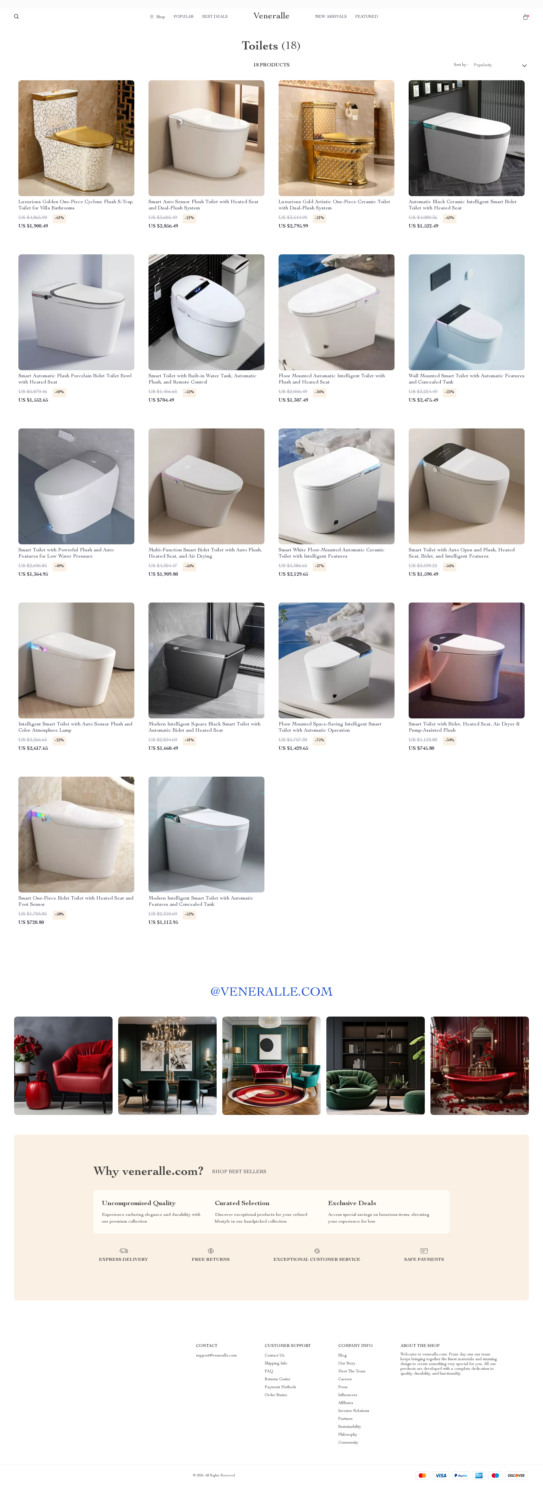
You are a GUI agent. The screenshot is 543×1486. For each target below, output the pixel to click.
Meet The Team (352, 1372)
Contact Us (275, 1356)
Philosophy (347, 1435)
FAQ (269, 1372)
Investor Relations (353, 1411)
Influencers (347, 1395)
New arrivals (331, 17)
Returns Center (277, 1379)
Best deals (215, 17)
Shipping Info (276, 1364)
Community (348, 1443)
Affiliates (345, 1403)
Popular (184, 17)
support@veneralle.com (216, 1356)
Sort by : (461, 65)
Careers (345, 1379)
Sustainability (349, 1427)
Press (343, 1387)
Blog (342, 1356)
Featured (366, 17)
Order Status (276, 1395)
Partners (345, 1419)
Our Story (346, 1364)
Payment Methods (280, 1387)
